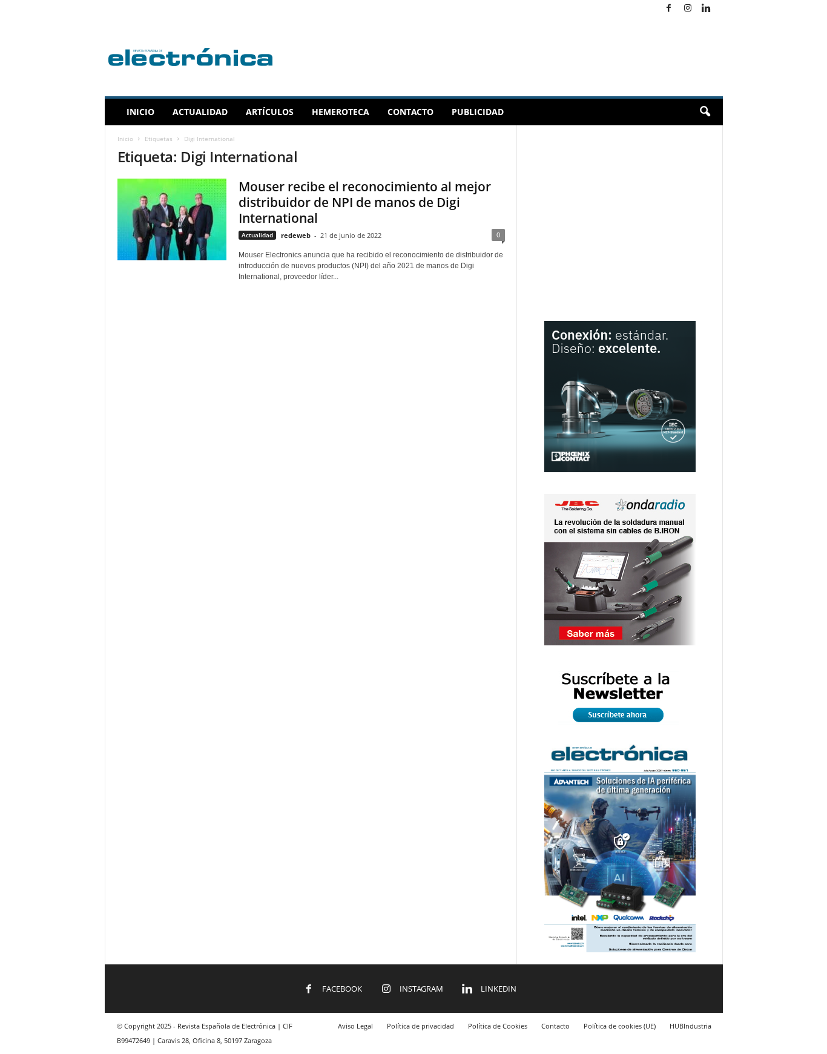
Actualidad (200, 111)
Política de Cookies (497, 1025)
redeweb (296, 235)
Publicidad (478, 111)
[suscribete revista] (620, 724)
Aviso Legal (355, 1025)
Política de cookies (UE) (620, 1025)
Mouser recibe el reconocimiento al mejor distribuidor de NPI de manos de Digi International (365, 202)
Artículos (270, 111)
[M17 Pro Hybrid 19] (620, 469)
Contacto (410, 111)
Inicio (140, 111)
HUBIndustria (690, 1025)
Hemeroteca (340, 111)
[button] (704, 112)
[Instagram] (687, 9)
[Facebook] (669, 9)
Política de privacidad (420, 1025)
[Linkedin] (706, 9)
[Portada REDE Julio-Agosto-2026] (620, 949)
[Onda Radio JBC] (620, 642)
